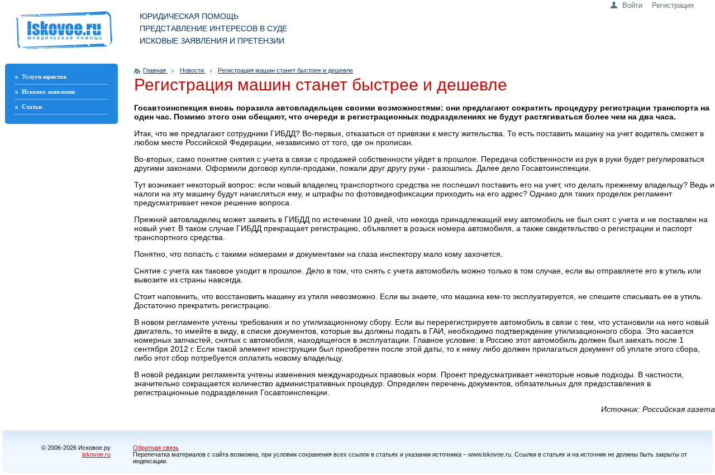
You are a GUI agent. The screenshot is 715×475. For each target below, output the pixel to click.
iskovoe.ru (96, 454)
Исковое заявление (48, 91)
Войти (632, 5)
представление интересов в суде (213, 28)
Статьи (32, 106)
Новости (193, 70)
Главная (155, 70)
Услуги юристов (44, 76)
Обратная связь (156, 447)
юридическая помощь (189, 16)
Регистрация (673, 5)
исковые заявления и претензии (212, 40)
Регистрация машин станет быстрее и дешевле (285, 70)
